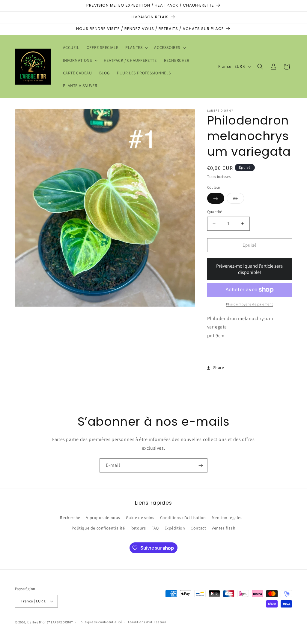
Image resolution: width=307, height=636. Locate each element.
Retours (138, 528)
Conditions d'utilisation (183, 517)
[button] (136, 47)
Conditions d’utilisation (147, 622)
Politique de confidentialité (98, 528)
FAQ (155, 528)
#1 (218, 199)
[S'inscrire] (200, 465)
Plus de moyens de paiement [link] (249, 304)
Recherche (70, 517)
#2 (238, 199)
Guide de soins (140, 517)
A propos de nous (103, 517)
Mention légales (227, 517)
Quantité (214, 211)
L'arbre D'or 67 (38, 622)
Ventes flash (223, 528)
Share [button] (218, 367)
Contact (198, 528)
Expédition (175, 528)
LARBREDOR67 (62, 622)
